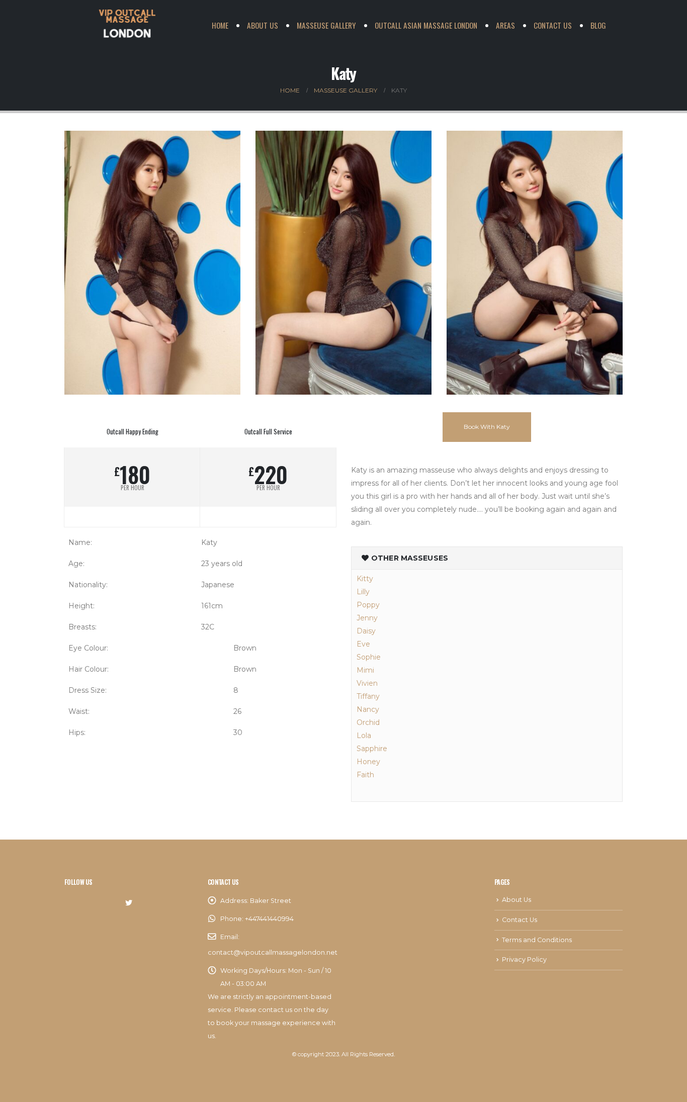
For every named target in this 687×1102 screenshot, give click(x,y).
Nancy (368, 709)
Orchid (368, 722)
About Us (262, 25)
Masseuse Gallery (326, 25)
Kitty (365, 578)
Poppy (368, 604)
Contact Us (553, 25)
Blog (598, 25)
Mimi (365, 670)
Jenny (367, 617)
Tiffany (368, 696)
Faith (365, 774)
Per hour (132, 488)
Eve (363, 644)
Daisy (366, 630)
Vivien (367, 683)
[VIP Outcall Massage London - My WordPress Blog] (127, 25)
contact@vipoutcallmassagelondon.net (272, 952)
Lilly (363, 591)
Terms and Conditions (537, 940)
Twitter (128, 902)
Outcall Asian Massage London (426, 25)
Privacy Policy (524, 959)
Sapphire (372, 748)
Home (220, 25)
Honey (368, 761)
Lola (364, 735)
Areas (505, 25)
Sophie (369, 657)
